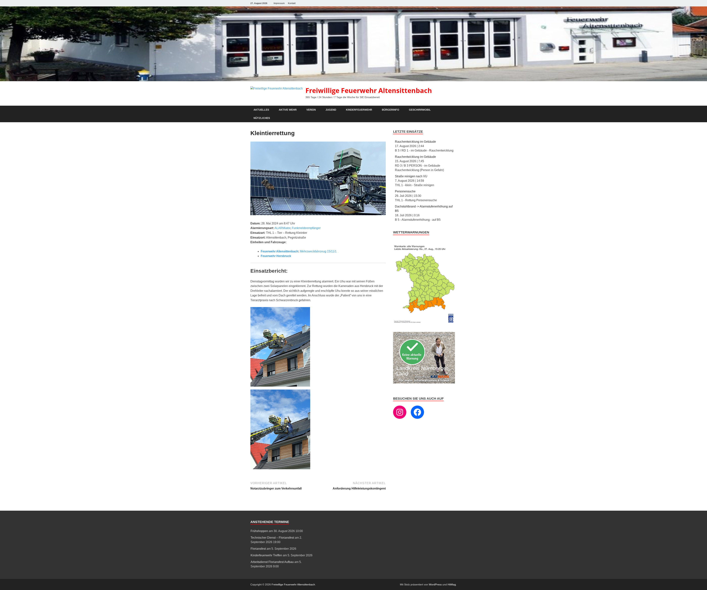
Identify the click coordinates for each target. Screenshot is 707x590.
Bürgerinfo (390, 109)
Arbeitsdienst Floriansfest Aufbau (272, 561)
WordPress (435, 584)
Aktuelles (261, 109)
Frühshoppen (259, 531)
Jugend (331, 109)
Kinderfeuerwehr (359, 109)
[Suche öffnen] (455, 110)
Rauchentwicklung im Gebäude (415, 141)
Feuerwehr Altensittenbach (279, 251)
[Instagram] (399, 412)
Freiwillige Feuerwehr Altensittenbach (368, 90)
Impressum (279, 3)
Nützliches (262, 118)
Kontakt (292, 3)
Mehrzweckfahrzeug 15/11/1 (318, 251)
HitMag (452, 584)
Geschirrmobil (420, 109)
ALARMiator (282, 228)
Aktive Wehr (288, 109)
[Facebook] (417, 412)
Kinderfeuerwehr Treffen (266, 555)
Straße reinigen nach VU (411, 176)
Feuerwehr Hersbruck (276, 256)
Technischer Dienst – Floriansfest (272, 537)
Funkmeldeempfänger (306, 228)
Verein (311, 109)
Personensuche (405, 191)
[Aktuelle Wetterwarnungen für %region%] (425, 322)
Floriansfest (258, 548)
